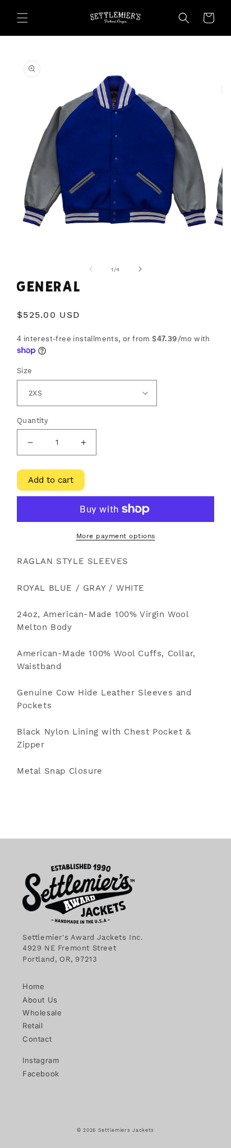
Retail (32, 1025)
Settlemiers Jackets (126, 1130)
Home (33, 986)
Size (25, 370)
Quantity (32, 420)
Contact (37, 1038)
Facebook (40, 1073)
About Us (40, 999)
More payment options (115, 536)
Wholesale (42, 1012)
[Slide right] (140, 269)
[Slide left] (90, 269)
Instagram (40, 1060)
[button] (22, 18)
